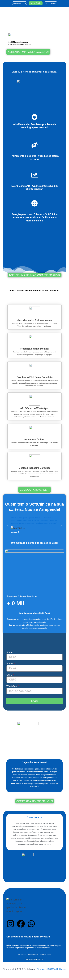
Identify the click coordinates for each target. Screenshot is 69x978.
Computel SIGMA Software (51, 969)
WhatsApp (11, 686)
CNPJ (9, 675)
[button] (7, 525)
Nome (9, 652)
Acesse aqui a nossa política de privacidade (34, 954)
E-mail (9, 663)
